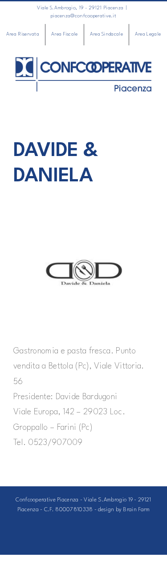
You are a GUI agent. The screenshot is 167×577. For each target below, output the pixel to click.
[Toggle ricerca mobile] (133, 97)
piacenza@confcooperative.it (83, 16)
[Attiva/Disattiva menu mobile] (150, 97)
